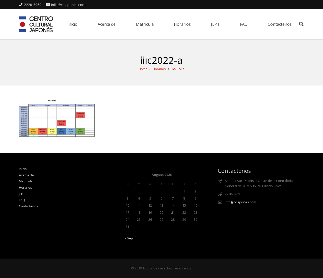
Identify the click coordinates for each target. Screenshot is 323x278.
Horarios (25, 187)
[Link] (36, 24)
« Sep (128, 238)
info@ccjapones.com (240, 202)
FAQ (22, 200)
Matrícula (26, 181)
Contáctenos (28, 206)
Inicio (23, 169)
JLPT (22, 194)
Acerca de (26, 175)
